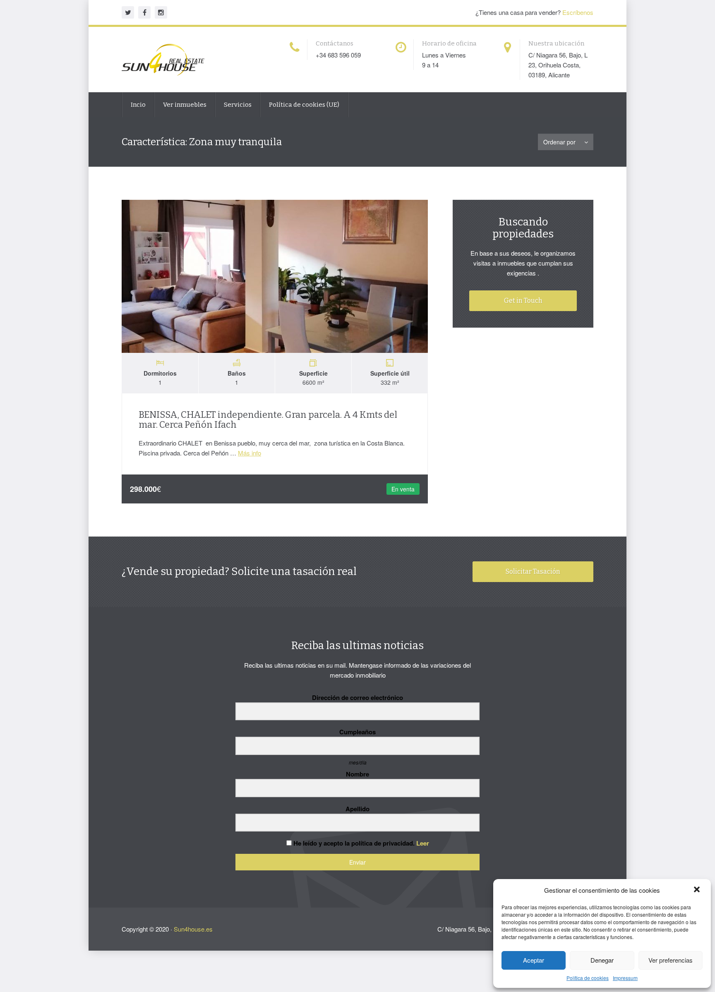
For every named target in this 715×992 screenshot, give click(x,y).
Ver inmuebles (184, 104)
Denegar (602, 960)
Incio (138, 104)
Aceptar (533, 960)
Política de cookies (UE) (304, 104)
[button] (698, 890)
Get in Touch (523, 300)
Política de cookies (587, 977)
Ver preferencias (670, 960)
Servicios (238, 104)
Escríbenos (577, 12)
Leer (422, 843)
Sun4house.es (193, 929)
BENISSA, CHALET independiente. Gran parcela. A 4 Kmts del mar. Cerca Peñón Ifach (268, 419)
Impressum (625, 977)
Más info (249, 452)
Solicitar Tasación (533, 571)
